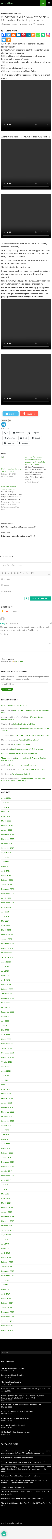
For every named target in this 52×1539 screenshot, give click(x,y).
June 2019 (5, 1189)
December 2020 (7, 1107)
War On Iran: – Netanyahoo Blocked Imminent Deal (21, 1405)
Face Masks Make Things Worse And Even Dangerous (22, 1498)
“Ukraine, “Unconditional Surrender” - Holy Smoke (20, 1476)
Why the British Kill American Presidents (17, 1457)
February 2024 (7, 934)
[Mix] (33, 35)
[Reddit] (13, 35)
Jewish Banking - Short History (13, 1487)
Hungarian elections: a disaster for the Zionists (30, 735)
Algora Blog (7, 3)
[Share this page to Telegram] (3, 424)
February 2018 (7, 1262)
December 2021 (7, 1053)
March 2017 (6, 1298)
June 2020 (5, 1135)
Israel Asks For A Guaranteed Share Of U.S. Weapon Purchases (25, 1389)
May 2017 (5, 1289)
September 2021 (7, 1066)
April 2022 (5, 1034)
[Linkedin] (18, 35)
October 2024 (6, 898)
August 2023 (6, 962)
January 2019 (6, 1212)
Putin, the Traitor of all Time (24, 724)
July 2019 (5, 1185)
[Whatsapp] (38, 35)
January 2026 (6, 830)
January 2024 (6, 939)
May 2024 (5, 921)
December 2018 (7, 1216)
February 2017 (7, 1303)
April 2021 (5, 1089)
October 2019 (6, 1171)
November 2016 (7, 1316)
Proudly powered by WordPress (11, 1523)
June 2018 (5, 1244)
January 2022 (6, 1048)
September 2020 (7, 1121)
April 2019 (5, 1198)
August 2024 (6, 907)
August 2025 (6, 853)
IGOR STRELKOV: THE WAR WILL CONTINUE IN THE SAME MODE (23, 779)
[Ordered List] (14, 572)
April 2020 (5, 1144)
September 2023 (7, 957)
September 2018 (7, 1230)
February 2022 (7, 1044)
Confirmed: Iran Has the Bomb (13, 1425)
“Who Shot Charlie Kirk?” (29, 740)
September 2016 (7, 1321)
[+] (32, 573)
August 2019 (6, 1180)
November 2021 (7, 1057)
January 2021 (6, 1103)
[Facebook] (4, 35)
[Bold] (2, 572)
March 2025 (6, 875)
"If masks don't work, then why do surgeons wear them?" (23, 1462)
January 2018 (6, 1266)
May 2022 (5, 1030)
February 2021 (7, 1098)
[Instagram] (48, 35)
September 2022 (7, 1012)
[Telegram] (4, 40)
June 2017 (5, 1285)
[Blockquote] (20, 572)
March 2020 (6, 1148)
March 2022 (6, 1039)
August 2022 (6, 1016)
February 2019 (7, 1207)
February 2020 (7, 1153)
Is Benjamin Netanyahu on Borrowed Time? (18, 534)
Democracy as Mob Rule (11, 13)
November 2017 (7, 1276)
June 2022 (5, 1025)
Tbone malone (6, 758)
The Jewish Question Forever (12, 1368)
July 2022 (5, 1021)
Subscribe (7, 689)
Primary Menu (49, 3)
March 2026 (6, 821)
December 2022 (7, 998)
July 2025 (5, 857)
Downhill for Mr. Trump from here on (22, 753)
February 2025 (7, 880)
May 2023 (5, 975)
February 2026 (7, 825)
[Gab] (43, 35)
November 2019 (7, 1166)
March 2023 (6, 984)
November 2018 (7, 1221)
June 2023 (5, 971)
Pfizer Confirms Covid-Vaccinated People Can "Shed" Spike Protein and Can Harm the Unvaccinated (24, 1481)
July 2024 (5, 912)
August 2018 (6, 1235)
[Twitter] (8, 35)
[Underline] (8, 572)
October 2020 (6, 1116)
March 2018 (6, 1257)
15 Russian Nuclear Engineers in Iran (15, 1432)
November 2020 (7, 1112)
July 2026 (5, 803)
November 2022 (7, 1003)
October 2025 (6, 843)
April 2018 (5, 1253)
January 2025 (6, 884)
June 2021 (5, 1080)
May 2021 (5, 1085)
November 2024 (7, 893)
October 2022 (6, 1007)
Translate (19, 661)
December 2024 (7, 889)
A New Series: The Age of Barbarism (15, 1418)
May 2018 (5, 1248)
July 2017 (5, 1280)
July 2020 (5, 1130)
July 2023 (5, 966)
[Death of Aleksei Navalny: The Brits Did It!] (11, 462)
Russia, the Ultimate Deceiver (12, 1375)
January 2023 (6, 994)
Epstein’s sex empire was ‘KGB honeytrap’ (27, 749)
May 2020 (5, 1139)
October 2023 (6, 953)
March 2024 (6, 930)
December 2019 (7, 1162)
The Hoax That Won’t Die (18, 706)
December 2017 (7, 1271)
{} (30, 573)
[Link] (26, 572)
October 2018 (6, 1226)
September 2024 (7, 903)
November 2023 (7, 948)
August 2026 (6, 798)
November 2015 (7, 1330)
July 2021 (5, 1075)
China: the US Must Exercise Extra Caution (17, 1411)
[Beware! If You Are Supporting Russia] (13, 498)
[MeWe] (28, 35)
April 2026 (5, 816)
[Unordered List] (17, 572)
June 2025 (5, 862)
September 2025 (7, 848)
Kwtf (3, 706)
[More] (8, 40)
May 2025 (5, 866)
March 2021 (6, 1094)
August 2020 (6, 1125)
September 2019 (7, 1175)
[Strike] (11, 572)
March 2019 (6, 1203)
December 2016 (7, 1312)
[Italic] (5, 572)
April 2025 (5, 871)
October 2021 (6, 1062)
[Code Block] (23, 572)
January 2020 (6, 1157)
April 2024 (5, 925)
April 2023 (5, 980)
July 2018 (5, 1239)
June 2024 (5, 916)
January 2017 (6, 1307)
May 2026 (5, 812)
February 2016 (7, 1326)
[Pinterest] (23, 35)
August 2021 (6, 1071)
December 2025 (7, 834)
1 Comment (40, 24)
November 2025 (7, 839)
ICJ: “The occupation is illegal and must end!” (18, 525)
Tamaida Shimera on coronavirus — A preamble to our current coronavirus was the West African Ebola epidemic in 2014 (25, 1452)
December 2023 (7, 944)
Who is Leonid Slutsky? (21, 774)
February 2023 (7, 989)
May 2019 (5, 1194)
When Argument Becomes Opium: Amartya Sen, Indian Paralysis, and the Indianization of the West (22, 1396)
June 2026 (5, 807)
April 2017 (5, 1294)
